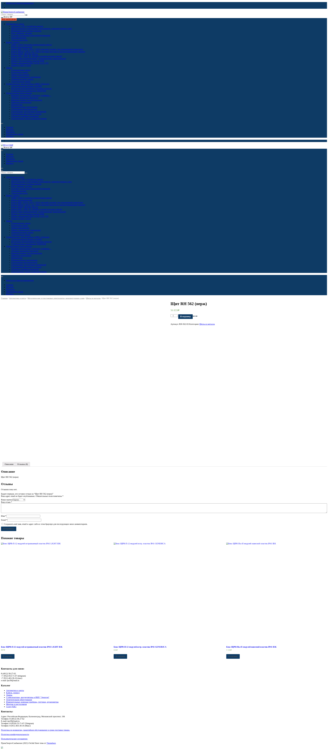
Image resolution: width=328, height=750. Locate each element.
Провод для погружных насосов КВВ (27, 61)
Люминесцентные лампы (22, 79)
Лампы (9, 68)
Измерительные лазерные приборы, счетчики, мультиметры (32, 702)
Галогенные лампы (19, 72)
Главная (9, 127)
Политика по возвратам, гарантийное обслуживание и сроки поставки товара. (35, 730)
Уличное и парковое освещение (25, 116)
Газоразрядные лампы (20, 70)
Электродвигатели (19, 40)
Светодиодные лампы (20, 81)
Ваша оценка (6, 500)
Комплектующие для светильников (26, 100)
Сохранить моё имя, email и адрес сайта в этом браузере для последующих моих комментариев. (46, 524)
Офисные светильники (21, 102)
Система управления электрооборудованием (30, 35)
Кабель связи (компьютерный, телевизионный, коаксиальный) (38, 58)
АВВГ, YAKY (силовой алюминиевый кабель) (31, 45)
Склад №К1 (11, 707)
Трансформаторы (18, 38)
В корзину (185, 316)
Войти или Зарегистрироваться (20, 3)
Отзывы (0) (22, 464)
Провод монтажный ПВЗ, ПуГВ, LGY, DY (30, 63)
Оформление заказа (14, 134)
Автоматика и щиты (15, 24)
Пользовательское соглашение (14, 739)
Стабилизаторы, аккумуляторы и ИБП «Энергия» (28, 84)
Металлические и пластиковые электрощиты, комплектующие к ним (41, 28)
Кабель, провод (13, 42)
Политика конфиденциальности (15, 734)
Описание (9, 464)
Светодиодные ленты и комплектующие (29, 118)
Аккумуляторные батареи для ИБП (26, 86)
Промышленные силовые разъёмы (26, 31)
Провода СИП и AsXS (21, 65)
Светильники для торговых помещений (28, 111)
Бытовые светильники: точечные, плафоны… (31, 95)
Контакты (10, 132)
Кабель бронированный (21, 47)
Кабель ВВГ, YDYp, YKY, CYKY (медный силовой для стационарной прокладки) (47, 49)
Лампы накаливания (20, 75)
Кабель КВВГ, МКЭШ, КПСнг (24, 54)
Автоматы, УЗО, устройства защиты (27, 26)
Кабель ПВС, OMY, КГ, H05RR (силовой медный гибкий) (36, 56)
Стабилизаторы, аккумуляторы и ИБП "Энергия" (27, 697)
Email (4, 520)
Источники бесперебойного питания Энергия (31, 88)
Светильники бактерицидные (24, 109)
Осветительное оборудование (19, 93)
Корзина (9, 136)
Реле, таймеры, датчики (21, 33)
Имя (3, 516)
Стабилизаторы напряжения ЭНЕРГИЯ (28, 91)
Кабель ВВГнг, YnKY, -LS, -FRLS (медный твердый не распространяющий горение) (48, 52)
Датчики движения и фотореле (24, 98)
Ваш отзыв (6, 502)
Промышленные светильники (24, 107)
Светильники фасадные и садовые (26, 114)
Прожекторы (17, 105)
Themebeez (51, 743)
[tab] (9, 464)
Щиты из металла (93, 298)
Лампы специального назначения (25, 77)
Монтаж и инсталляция (16, 704)
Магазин (10, 129)
